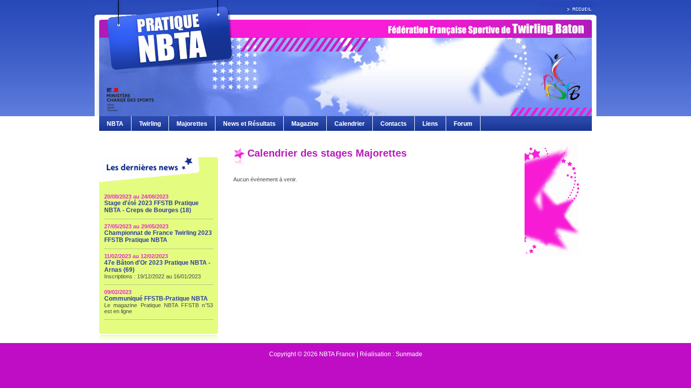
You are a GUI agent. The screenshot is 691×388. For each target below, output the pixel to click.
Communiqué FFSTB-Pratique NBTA (156, 298)
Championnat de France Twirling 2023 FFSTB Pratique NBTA (158, 236)
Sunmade (409, 354)
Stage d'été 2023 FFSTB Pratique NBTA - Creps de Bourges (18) (151, 207)
